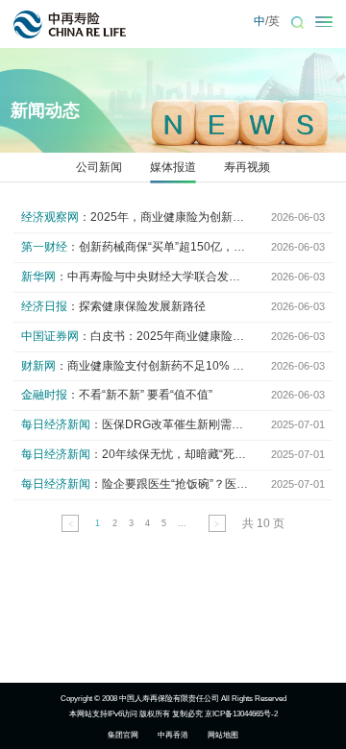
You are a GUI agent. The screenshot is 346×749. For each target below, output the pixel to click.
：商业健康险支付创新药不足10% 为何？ (135, 366)
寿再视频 (247, 167)
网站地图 (223, 735)
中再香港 (173, 735)
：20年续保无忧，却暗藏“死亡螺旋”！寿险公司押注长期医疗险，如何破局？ (135, 454)
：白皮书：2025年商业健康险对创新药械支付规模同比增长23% (135, 336)
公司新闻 (99, 167)
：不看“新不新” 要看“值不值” (116, 394)
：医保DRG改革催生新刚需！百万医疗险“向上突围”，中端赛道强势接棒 (135, 424)
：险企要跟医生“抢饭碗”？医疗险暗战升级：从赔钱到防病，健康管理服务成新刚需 (135, 484)
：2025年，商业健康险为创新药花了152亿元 (135, 217)
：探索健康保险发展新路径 (113, 306)
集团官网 (123, 735)
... (182, 523)
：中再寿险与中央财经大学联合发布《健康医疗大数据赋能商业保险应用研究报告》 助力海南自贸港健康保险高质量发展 (135, 276)
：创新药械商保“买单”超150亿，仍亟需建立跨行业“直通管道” (135, 247)
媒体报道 (173, 167)
